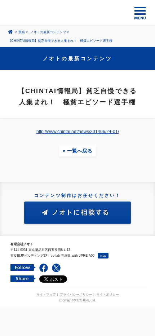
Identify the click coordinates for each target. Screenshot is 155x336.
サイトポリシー (107, 294)
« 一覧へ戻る (77, 151)
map (103, 255)
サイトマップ (46, 294)
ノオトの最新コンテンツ (48, 32)
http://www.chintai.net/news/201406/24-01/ (77, 131)
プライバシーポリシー (76, 294)
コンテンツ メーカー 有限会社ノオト (77, 12)
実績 (21, 32)
